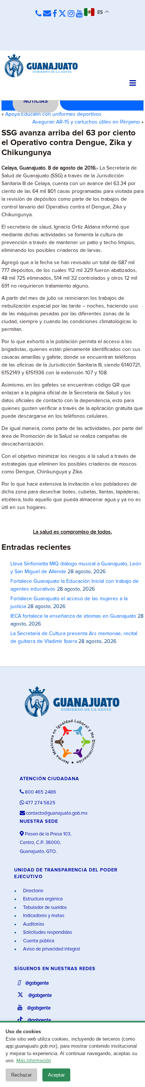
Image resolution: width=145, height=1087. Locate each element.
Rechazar (21, 1075)
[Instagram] (71, 14)
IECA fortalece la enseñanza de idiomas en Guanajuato (73, 616)
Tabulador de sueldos (44, 907)
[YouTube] (79, 14)
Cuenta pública (38, 941)
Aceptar (56, 1075)
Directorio (32, 891)
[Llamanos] (38, 14)
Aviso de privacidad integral (51, 949)
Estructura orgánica (42, 899)
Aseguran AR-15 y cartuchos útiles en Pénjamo (86, 122)
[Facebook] (54, 14)
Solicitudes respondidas (47, 932)
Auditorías (33, 924)
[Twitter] (62, 14)
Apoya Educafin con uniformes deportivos (53, 114)
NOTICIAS (35, 101)
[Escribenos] (47, 14)
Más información (33, 1060)
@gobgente (36, 983)
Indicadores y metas (43, 915)
